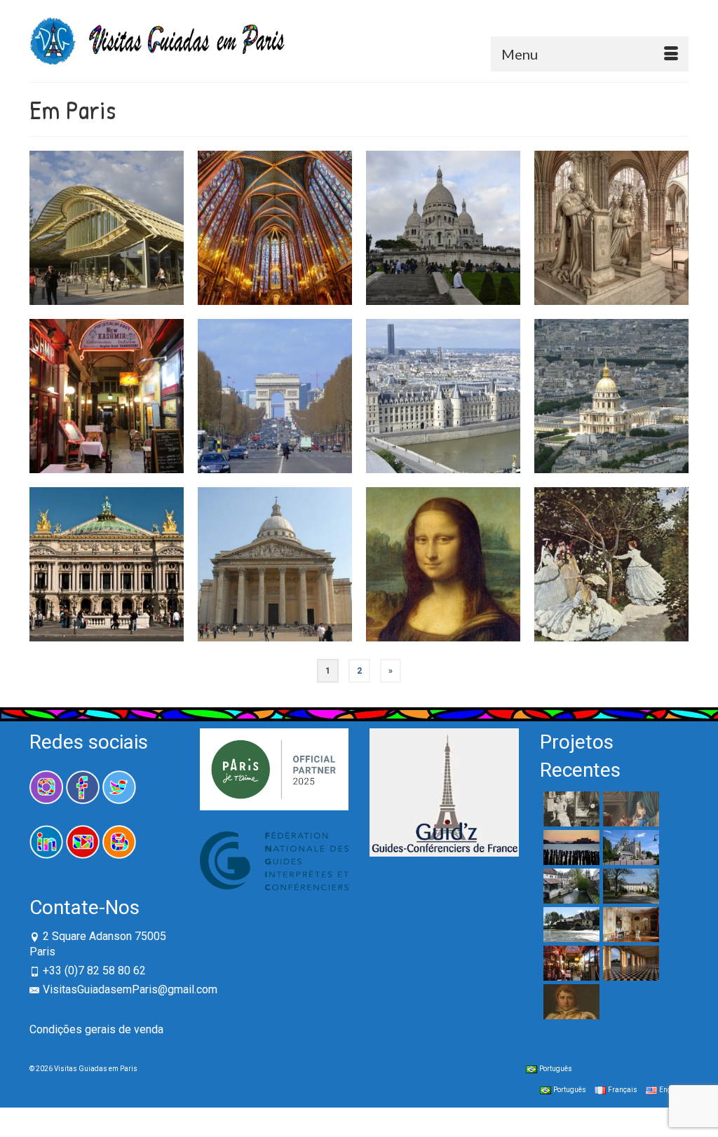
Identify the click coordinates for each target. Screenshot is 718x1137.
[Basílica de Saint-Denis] (611, 228)
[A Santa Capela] (275, 228)
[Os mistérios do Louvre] (443, 564)
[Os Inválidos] (611, 396)
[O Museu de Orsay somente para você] (611, 564)
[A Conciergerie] (443, 396)
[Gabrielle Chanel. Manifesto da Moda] (570, 808)
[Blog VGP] (119, 840)
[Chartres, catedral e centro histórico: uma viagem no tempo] (570, 886)
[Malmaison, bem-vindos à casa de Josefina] (629, 886)
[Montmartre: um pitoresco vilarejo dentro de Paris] (502, 168)
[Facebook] (83, 786)
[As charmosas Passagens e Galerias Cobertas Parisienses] (166, 336)
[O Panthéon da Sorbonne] (275, 564)
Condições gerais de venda (96, 1029)
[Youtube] (83, 840)
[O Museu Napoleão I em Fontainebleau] (570, 1001)
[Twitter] (119, 786)
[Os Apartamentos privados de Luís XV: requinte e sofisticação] (629, 924)
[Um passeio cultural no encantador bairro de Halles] (166, 168)
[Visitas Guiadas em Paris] (188, 41)
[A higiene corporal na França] (629, 808)
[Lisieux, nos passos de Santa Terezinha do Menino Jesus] (629, 847)
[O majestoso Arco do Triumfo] (275, 396)
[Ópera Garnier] (106, 564)
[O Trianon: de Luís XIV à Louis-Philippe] (629, 963)
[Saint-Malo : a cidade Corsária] (570, 847)
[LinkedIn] (46, 840)
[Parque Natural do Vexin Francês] (570, 924)
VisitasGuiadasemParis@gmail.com (130, 989)
